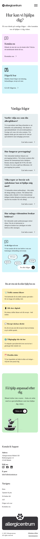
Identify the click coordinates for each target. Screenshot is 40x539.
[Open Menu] (36, 5)
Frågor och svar (7, 503)
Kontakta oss (6, 507)
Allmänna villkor (33, 533)
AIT (3, 500)
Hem (3, 489)
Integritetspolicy (33, 536)
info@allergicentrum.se (9, 474)
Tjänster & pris (7, 492)
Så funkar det (6, 496)
